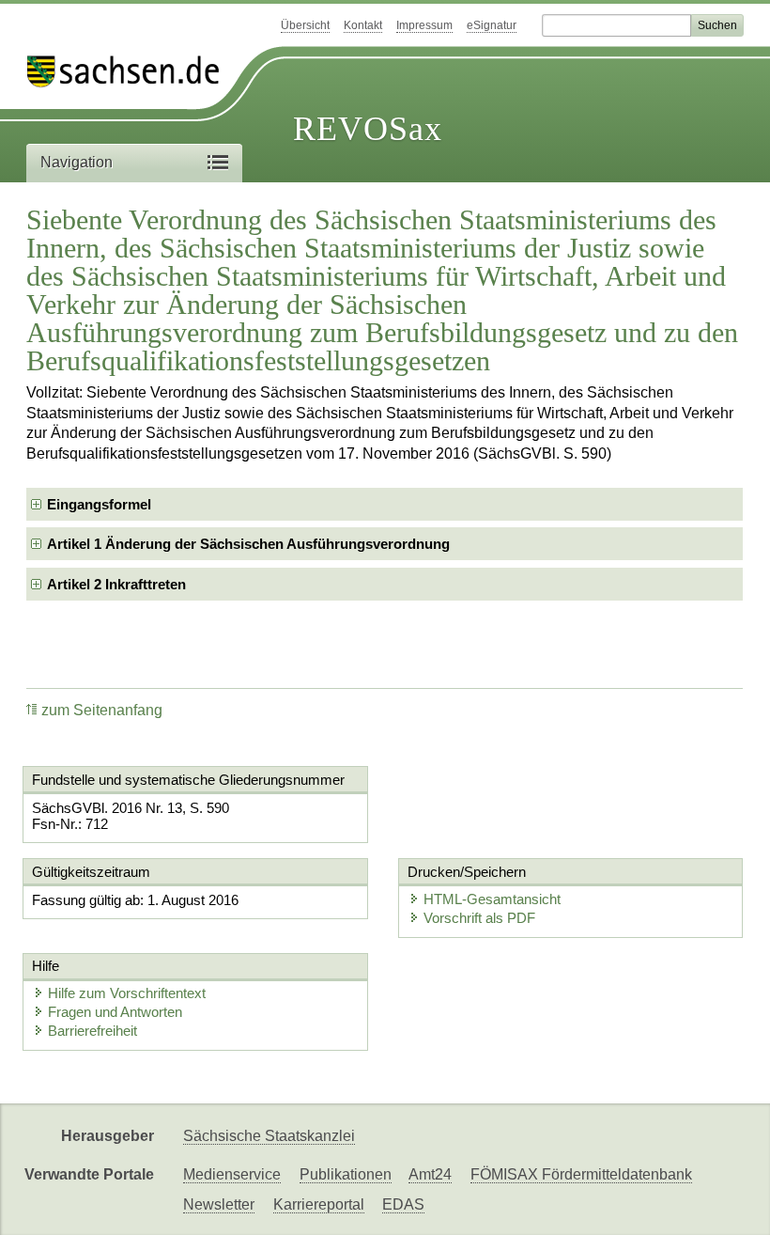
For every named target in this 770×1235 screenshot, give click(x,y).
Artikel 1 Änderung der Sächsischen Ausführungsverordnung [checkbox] (248, 544)
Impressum (424, 25)
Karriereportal (318, 1204)
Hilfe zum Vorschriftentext (127, 993)
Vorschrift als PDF (479, 918)
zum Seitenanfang (101, 710)
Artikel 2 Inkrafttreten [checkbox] (116, 584)
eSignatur (491, 25)
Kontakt (363, 25)
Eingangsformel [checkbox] (99, 504)
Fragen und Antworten (115, 1012)
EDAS (403, 1204)
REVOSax (367, 129)
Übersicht (305, 25)
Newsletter (218, 1204)
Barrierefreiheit (92, 1031)
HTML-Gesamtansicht (492, 899)
